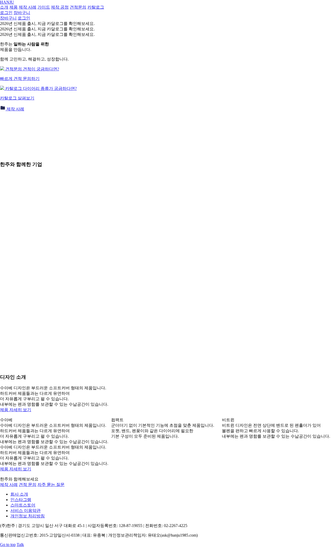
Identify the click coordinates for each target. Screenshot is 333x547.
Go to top (8, 544)
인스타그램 (20, 499)
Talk (20, 544)
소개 (4, 7)
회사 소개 (19, 494)
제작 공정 (60, 7)
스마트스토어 (22, 505)
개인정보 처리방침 (27, 516)
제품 (13, 7)
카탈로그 (95, 7)
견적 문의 (27, 484)
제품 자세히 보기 (15, 410)
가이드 (43, 7)
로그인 (24, 18)
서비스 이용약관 (25, 510)
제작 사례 (27, 7)
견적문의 (78, 7)
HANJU (7, 2)
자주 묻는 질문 (51, 484)
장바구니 (8, 18)
